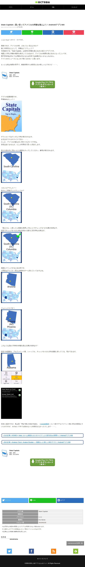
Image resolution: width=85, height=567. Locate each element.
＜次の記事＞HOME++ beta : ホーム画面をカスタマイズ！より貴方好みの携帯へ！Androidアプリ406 (38, 435)
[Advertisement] (42, 16)
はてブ (53, 33)
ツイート (11, 33)
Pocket (74, 33)
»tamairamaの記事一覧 (75, 543)
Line (32, 33)
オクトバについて (42, 558)
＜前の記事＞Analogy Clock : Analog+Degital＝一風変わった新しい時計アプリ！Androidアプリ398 (36, 442)
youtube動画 (44, 424)
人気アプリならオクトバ (39, 563)
